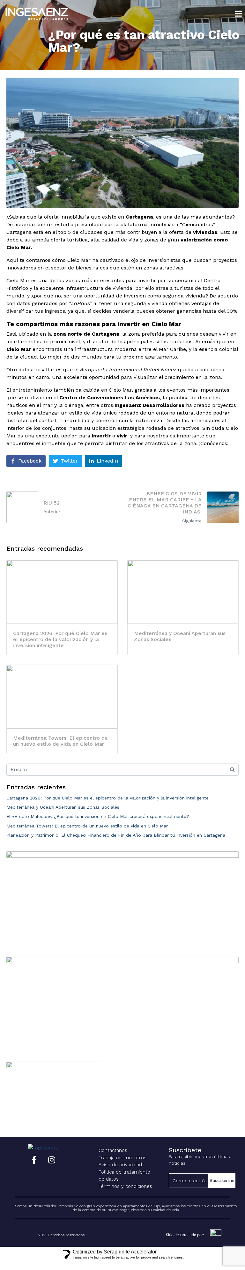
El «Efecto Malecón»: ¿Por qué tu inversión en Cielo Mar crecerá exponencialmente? (97, 816)
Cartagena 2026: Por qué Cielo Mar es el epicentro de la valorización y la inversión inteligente (107, 797)
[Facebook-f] (34, 1160)
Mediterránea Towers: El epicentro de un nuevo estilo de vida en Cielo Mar (87, 825)
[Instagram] (52, 1160)
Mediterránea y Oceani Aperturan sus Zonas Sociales (62, 807)
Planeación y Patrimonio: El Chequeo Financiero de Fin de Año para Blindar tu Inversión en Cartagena (115, 835)
